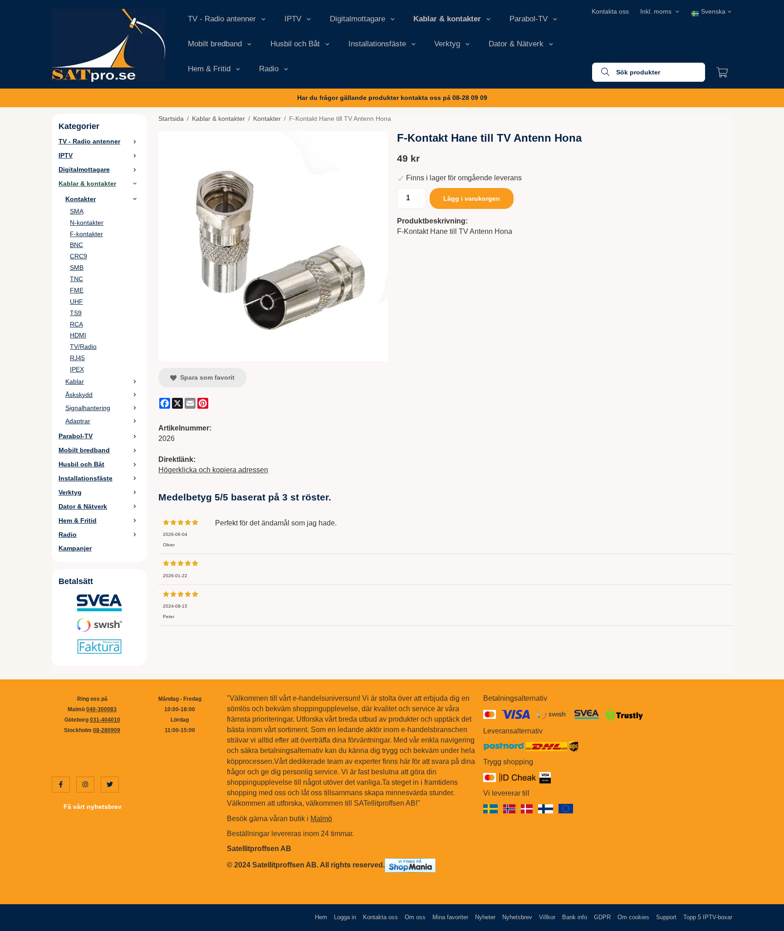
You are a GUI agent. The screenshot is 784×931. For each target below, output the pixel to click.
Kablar (74, 381)
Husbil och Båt (295, 44)
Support (666, 917)
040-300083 (101, 709)
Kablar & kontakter (447, 19)
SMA (76, 211)
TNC (76, 278)
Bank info (574, 917)
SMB (76, 267)
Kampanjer (75, 548)
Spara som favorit (205, 377)
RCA (76, 324)
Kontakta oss (610, 11)
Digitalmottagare (357, 19)
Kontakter (80, 199)
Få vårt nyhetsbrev (93, 806)
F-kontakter (86, 234)
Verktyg (447, 44)
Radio (269, 68)
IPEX (77, 369)
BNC (76, 244)
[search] (600, 72)
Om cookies (633, 917)
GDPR (602, 917)
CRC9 (78, 256)
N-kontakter (86, 222)
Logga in (345, 917)
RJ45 (77, 358)
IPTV (292, 19)
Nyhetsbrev (517, 917)
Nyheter (485, 917)
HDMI (78, 335)
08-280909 (106, 730)
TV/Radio (83, 346)
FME (76, 290)
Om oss (415, 917)
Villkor (547, 917)
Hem (321, 917)
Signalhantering (87, 407)
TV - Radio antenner (222, 19)
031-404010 (105, 720)
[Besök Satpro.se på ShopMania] (410, 865)
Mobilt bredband (215, 44)
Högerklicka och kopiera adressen (213, 470)
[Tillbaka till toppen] (720, 918)
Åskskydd (79, 394)
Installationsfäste (377, 44)
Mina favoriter (450, 917)
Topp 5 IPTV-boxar (707, 917)
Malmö (321, 818)
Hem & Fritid (209, 68)
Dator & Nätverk (516, 44)
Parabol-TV (529, 19)
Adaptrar (77, 421)
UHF (76, 301)
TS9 (76, 313)
